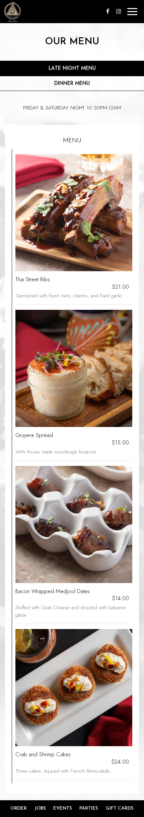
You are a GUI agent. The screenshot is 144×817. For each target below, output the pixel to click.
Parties (88, 808)
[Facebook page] (107, 11)
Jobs (40, 808)
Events (62, 808)
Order (18, 808)
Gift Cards (120, 808)
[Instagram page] (118, 11)
